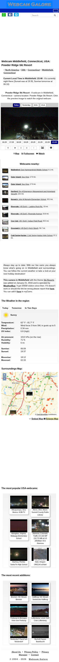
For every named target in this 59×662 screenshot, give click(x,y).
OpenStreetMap (42, 414)
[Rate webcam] (51, 148)
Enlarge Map (52, 419)
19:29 (26, 142)
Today (16, 105)
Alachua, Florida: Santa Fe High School (18, 563)
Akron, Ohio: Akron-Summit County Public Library (40, 512)
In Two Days (31, 308)
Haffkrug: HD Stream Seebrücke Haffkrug (40, 598)
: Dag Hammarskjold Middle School (29, 170)
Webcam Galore (38, 659)
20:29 (33, 142)
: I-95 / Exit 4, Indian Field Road (26, 221)
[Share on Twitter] (16, 14)
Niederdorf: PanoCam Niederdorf (18, 640)
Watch (42, 153)
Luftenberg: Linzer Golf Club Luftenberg (40, 619)
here (52, 288)
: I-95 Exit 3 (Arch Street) (24, 228)
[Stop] (27, 148)
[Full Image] (42, 148)
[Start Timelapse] (15, 148)
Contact (35, 655)
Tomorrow (16, 308)
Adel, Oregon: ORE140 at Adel (40, 563)
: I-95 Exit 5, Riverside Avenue (26, 214)
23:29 (54, 142)
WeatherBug (9, 286)
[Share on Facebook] (10, 14)
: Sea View (20, 177)
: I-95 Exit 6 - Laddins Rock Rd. (27, 207)
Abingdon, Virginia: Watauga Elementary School (19, 535)
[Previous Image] (8, 148)
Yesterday (26, 105)
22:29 (47, 142)
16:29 (4, 142)
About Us (16, 652)
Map (17, 153)
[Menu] (55, 10)
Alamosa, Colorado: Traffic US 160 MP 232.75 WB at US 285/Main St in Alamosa (40, 538)
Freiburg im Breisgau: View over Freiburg (18, 619)
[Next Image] (34, 148)
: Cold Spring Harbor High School (32, 235)
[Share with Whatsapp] (3, 14)
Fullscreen (29, 153)
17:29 (11, 142)
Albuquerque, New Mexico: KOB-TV (18, 511)
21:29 (40, 142)
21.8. (43, 105)
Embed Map (37, 419)
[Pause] (21, 148)
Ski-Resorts (49, 280)
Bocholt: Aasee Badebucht (40, 640)
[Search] (55, 15)
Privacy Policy (31, 652)
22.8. (36, 105)
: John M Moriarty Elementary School (28, 199)
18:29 (18, 142)
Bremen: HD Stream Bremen (19, 598)
